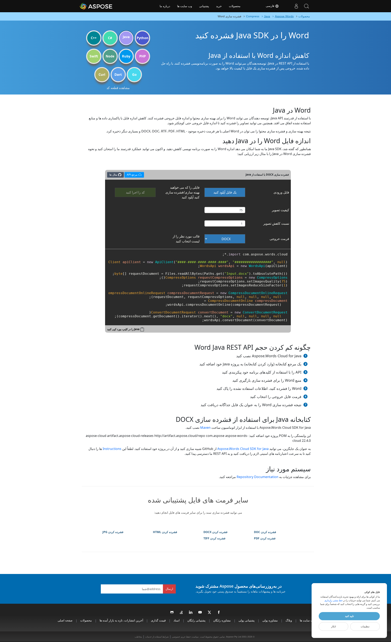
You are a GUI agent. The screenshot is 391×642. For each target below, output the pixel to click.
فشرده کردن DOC (265, 532)
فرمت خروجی (279, 238)
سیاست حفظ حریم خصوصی (185, 636)
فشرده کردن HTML (165, 532)
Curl (102, 74)
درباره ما (165, 6)
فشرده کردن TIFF (214, 538)
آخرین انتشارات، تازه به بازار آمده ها (121, 620)
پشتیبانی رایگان (196, 620)
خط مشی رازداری (333, 600)
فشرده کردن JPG (112, 532)
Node (110, 56)
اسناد (177, 620)
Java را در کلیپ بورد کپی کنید (123, 329)
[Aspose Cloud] (106, 6)
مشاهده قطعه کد (118, 88)
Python (142, 38)
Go (134, 74)
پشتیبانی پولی (246, 620)
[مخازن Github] (172, 612)
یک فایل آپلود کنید (224, 192)
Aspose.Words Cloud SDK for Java (243, 448)
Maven (205, 427)
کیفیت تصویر (280, 210)
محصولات (235, 6)
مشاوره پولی (270, 620)
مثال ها (113, 174)
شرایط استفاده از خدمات (157, 636)
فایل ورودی (281, 192)
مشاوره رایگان (222, 620)
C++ (94, 38)
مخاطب (138, 636)
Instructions (112, 448)
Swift (94, 56)
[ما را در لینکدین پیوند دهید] (190, 612)
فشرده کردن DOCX (215, 532)
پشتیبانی (204, 6)
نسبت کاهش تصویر (276, 223)
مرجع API (133, 174)
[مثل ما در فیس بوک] (219, 612)
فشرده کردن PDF (265, 538)
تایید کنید (349, 616)
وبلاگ (289, 620)
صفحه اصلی (65, 620)
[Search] (306, 6)
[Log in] (296, 6)
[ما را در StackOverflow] (181, 612)
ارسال (169, 589)
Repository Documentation (257, 477)
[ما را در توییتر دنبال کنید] (209, 612)
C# (110, 38)
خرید (219, 6)
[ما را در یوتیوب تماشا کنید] (200, 612)
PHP (142, 56)
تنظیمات (365, 626)
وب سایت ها (184, 6)
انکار (333, 626)
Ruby (126, 56)
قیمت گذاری (158, 620)
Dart (118, 74)
